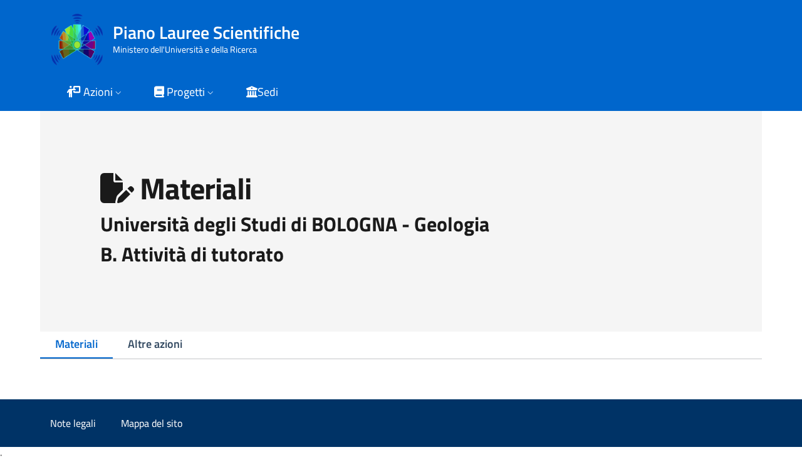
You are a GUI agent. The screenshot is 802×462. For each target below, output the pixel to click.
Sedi (268, 91)
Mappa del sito (151, 423)
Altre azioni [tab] (155, 343)
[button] (95, 93)
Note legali (73, 423)
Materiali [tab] (76, 343)
